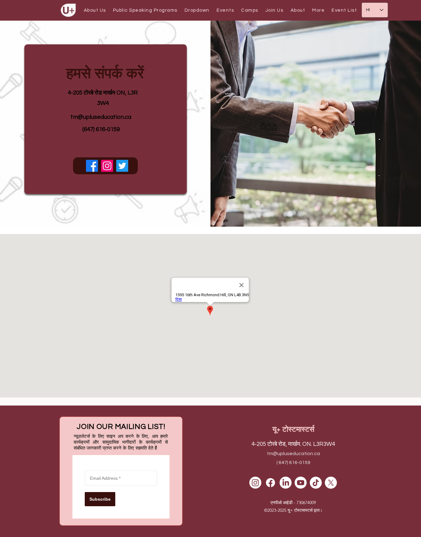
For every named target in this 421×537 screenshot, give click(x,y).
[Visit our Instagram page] (107, 166)
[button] (94, 10)
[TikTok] (316, 483)
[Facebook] (270, 483)
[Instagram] (255, 483)
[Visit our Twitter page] (122, 166)
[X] (331, 483)
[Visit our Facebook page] (92, 166)
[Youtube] (301, 483)
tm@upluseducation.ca (101, 117)
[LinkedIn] (286, 483)
